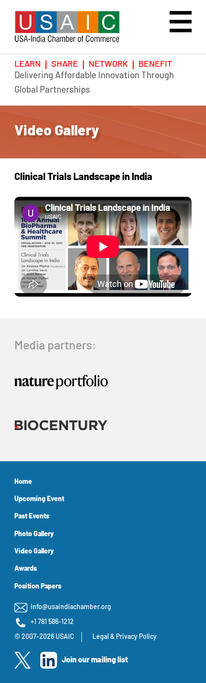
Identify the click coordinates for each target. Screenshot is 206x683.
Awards (25, 569)
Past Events (31, 516)
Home (23, 482)
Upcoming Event (39, 499)
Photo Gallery (34, 534)
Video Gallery (34, 551)
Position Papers (37, 586)
